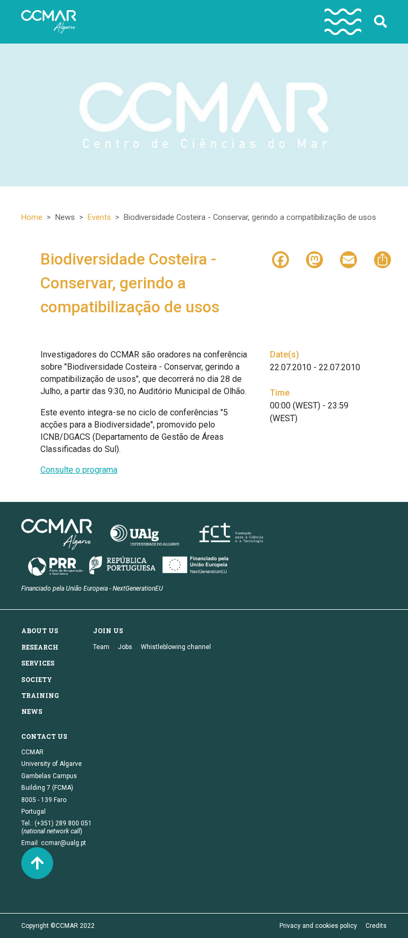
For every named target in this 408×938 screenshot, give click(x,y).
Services (38, 663)
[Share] (382, 258)
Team (101, 647)
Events (99, 217)
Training (40, 695)
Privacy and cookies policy (318, 926)
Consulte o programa (78, 470)
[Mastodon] (314, 258)
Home (31, 217)
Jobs (125, 647)
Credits (376, 926)
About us (39, 630)
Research (39, 647)
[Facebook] (280, 258)
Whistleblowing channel (176, 647)
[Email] (348, 258)
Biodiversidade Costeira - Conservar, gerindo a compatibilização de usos (129, 283)
